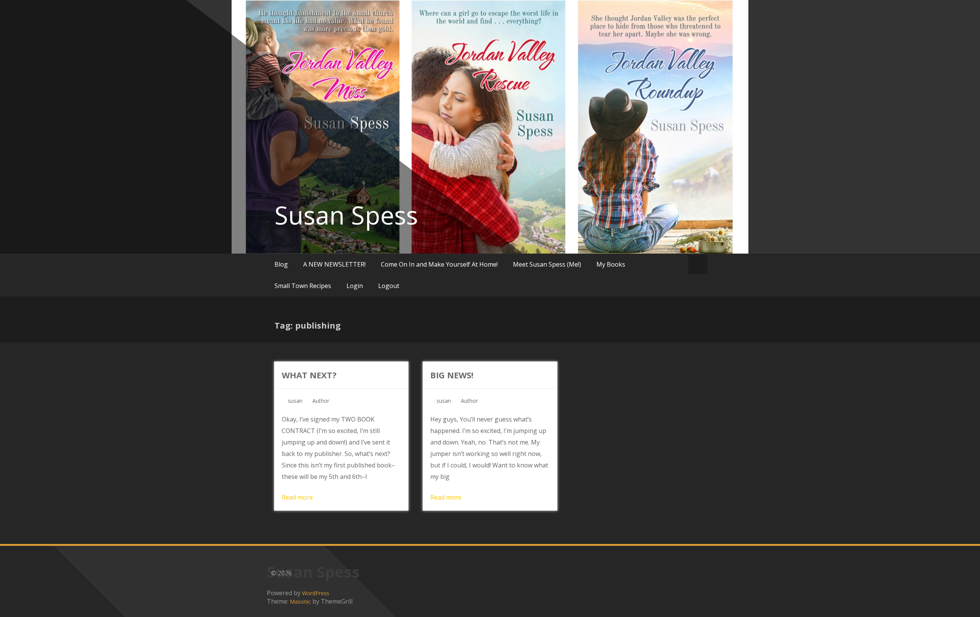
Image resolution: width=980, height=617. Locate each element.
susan (295, 400)
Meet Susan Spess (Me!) (547, 264)
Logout (388, 286)
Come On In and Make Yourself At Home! (439, 264)
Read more (297, 497)
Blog (281, 264)
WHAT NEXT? (309, 375)
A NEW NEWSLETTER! (334, 264)
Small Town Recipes (302, 286)
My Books (610, 264)
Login (354, 286)
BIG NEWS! (452, 375)
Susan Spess (346, 215)
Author (320, 400)
